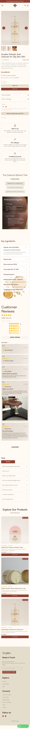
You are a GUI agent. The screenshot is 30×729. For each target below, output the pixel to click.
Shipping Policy (6, 699)
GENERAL (8, 461)
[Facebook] (5, 716)
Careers (4, 707)
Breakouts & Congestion (15, 183)
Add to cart (15, 85)
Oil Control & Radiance (15, 187)
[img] (5, 348)
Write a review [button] (15, 337)
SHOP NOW (15, 554)
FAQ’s (4, 704)
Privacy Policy (6, 697)
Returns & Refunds (7, 702)
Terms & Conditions (7, 694)
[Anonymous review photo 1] (15, 408)
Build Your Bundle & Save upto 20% (15, 113)
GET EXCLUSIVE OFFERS (9, 672)
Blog (4, 686)
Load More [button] (15, 447)
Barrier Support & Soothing (15, 191)
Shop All (4, 681)
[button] (14, 324)
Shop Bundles (6, 684)
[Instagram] (3, 716)
